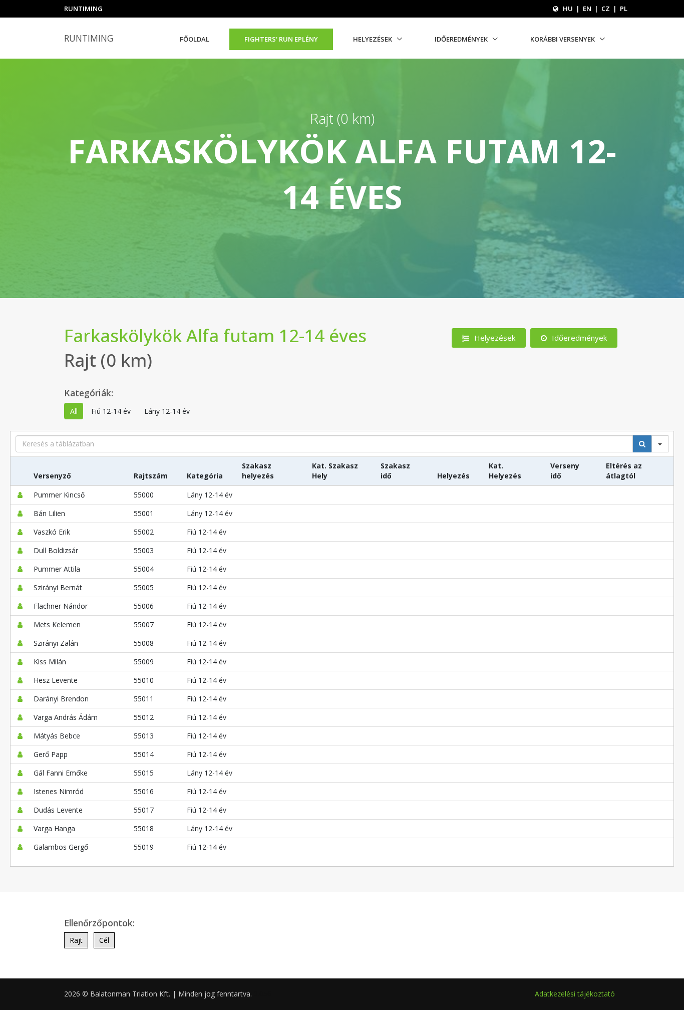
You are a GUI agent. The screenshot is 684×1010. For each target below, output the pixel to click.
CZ (605, 8)
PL (623, 8)
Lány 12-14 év (167, 411)
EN (587, 8)
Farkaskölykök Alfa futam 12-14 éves (215, 335)
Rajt (76, 940)
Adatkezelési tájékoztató (575, 993)
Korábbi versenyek (562, 39)
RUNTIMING (88, 38)
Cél (104, 940)
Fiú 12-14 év (111, 411)
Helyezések (372, 39)
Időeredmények (461, 39)
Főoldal (194, 39)
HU (568, 8)
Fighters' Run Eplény (281, 39)
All (74, 411)
